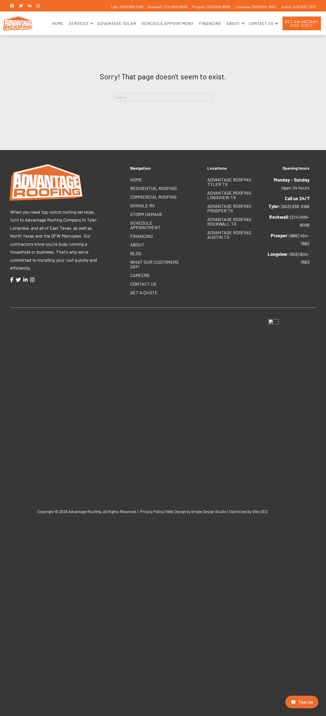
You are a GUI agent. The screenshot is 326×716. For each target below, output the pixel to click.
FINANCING (210, 23)
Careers (140, 275)
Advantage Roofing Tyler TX (229, 182)
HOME (57, 23)
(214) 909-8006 (218, 7)
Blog (135, 253)
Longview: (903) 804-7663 (256, 7)
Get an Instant (301, 23)
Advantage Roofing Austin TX (229, 235)
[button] (92, 23)
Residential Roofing (153, 188)
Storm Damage (146, 214)
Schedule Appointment (145, 225)
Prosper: (199, 7)
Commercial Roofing (153, 197)
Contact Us (143, 284)
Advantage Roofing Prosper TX (229, 208)
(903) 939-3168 (288, 206)
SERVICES (79, 23)
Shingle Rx (142, 205)
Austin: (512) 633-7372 (298, 7)
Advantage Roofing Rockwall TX (229, 221)
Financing (141, 236)
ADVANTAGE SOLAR (117, 23)
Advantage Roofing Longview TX (229, 195)
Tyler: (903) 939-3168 (127, 7)
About (137, 244)
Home (136, 179)
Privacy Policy (152, 511)
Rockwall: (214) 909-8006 (167, 7)
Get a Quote (144, 292)
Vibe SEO (260, 511)
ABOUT (233, 23)
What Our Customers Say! (154, 264)
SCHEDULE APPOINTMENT (168, 23)
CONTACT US (261, 23)
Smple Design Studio (208, 511)
